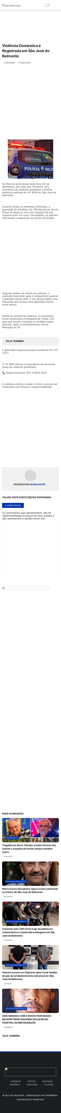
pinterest (15, 1084)
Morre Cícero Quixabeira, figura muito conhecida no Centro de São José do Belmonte (30, 890)
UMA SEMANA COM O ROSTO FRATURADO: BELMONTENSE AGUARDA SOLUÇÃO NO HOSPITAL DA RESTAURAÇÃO (26, 1019)
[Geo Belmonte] (11, 5)
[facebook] (4, 460)
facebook (16, 1081)
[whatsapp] (15, 460)
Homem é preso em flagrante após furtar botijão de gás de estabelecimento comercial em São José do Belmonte (29, 976)
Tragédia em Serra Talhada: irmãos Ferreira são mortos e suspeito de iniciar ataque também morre (29, 849)
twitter (31, 1081)
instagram (32, 1084)
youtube (48, 1084)
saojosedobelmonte (16, 881)
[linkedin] (27, 460)
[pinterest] (21, 460)
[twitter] (10, 460)
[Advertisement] (30, 102)
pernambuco (12, 838)
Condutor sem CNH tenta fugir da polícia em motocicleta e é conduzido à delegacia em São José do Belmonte (28, 932)
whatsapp (47, 1081)
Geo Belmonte (17, 1095)
